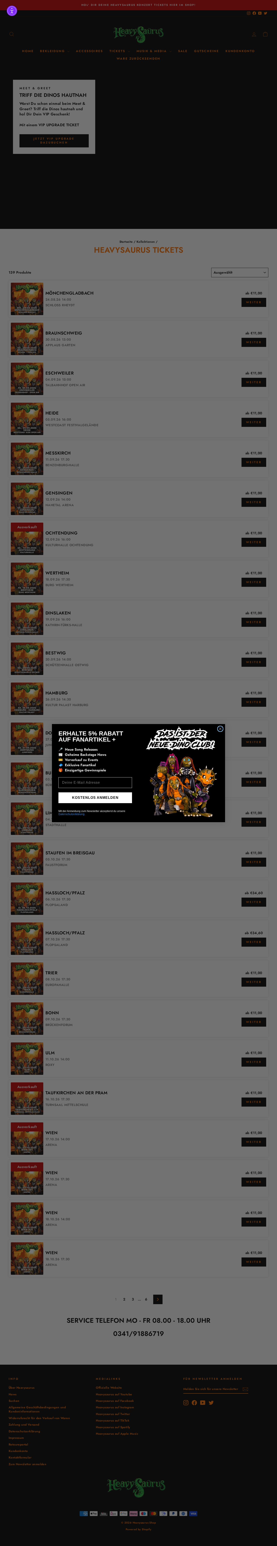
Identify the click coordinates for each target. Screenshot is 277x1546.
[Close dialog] (220, 728)
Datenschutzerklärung (71, 814)
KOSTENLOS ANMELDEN (95, 797)
